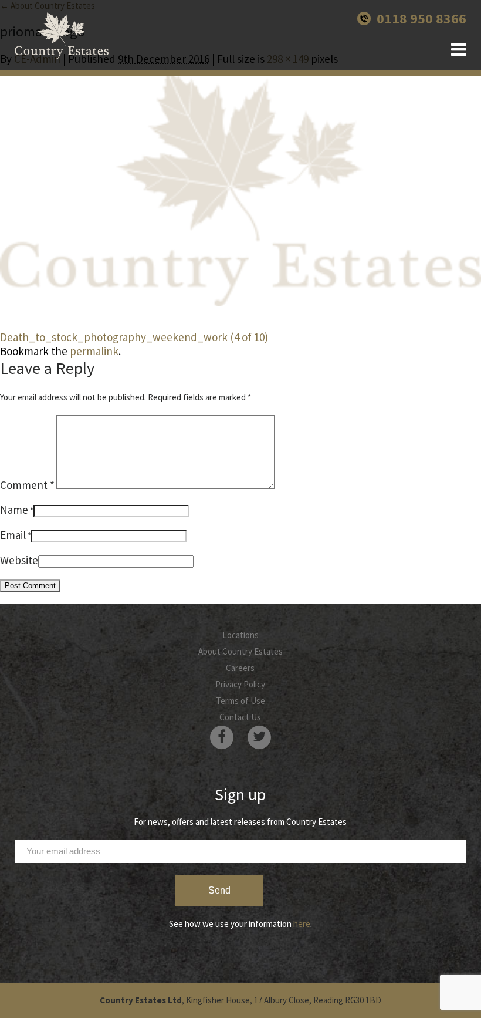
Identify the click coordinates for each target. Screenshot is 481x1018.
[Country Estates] (62, 35)
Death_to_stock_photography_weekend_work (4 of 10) (134, 337)
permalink (94, 351)
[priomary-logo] (240, 186)
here (301, 923)
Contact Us (240, 717)
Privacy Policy (240, 684)
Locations (240, 635)
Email (13, 535)
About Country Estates (240, 651)
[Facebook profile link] (221, 737)
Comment (27, 485)
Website (19, 560)
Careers (240, 667)
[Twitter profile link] (259, 737)
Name (14, 510)
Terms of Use (240, 700)
